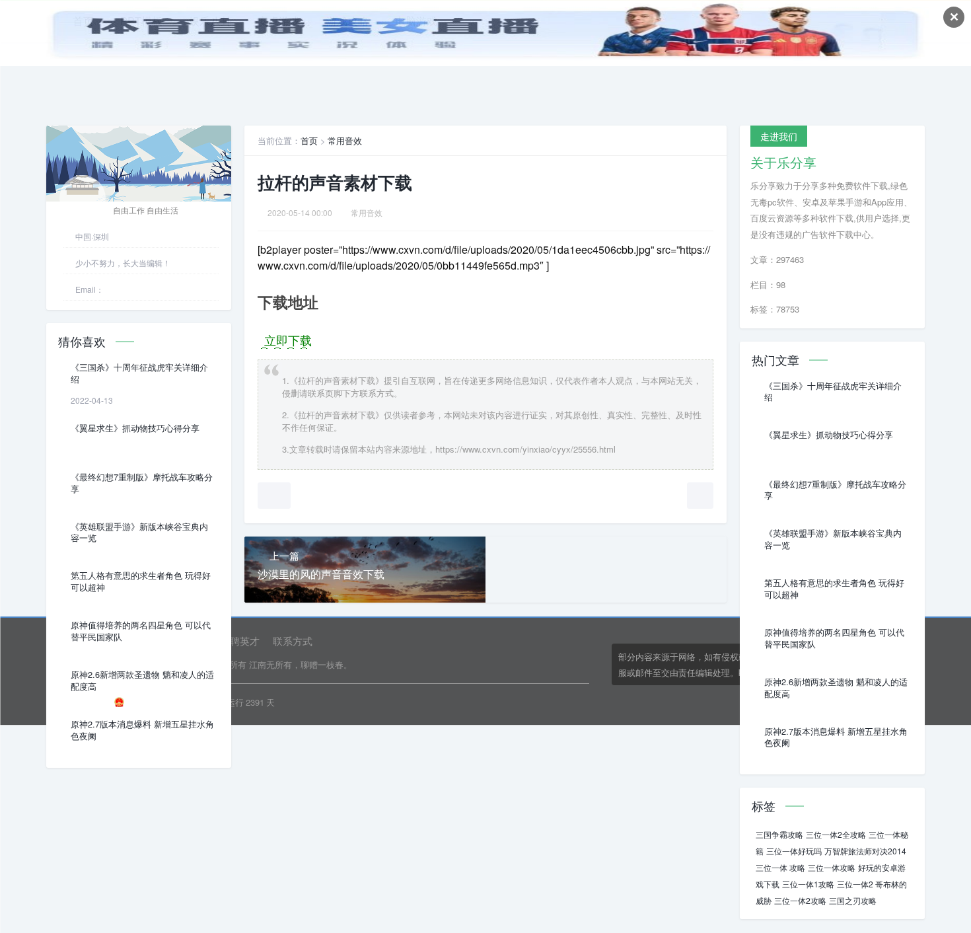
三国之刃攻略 (853, 900)
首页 (309, 140)
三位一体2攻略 (800, 900)
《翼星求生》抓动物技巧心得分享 (135, 428)
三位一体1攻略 (808, 883)
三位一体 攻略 (780, 867)
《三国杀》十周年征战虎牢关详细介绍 (139, 373)
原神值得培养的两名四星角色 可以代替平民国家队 (141, 631)
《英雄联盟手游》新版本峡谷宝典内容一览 (139, 532)
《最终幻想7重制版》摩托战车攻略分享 (142, 483)
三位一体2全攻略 (836, 834)
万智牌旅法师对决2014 (865, 850)
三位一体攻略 (831, 867)
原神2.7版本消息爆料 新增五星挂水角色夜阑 (142, 730)
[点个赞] (274, 495)
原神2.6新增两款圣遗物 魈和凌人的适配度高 (142, 680)
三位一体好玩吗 (794, 850)
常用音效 (345, 140)
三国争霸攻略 (779, 834)
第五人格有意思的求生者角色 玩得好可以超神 (141, 581)
